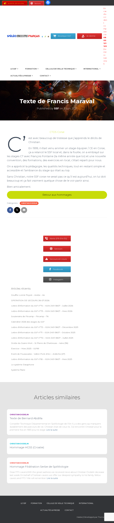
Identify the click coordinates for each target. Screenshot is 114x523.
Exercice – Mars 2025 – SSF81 (25, 348)
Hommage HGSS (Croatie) (27, 447)
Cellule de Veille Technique (60, 69)
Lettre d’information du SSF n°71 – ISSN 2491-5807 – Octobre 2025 (43, 332)
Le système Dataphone (22, 364)
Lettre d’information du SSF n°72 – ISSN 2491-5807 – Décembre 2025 (44, 327)
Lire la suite (52, 429)
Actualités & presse (20, 76)
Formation (31, 69)
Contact (44, 76)
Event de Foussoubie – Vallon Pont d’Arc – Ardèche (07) (38, 354)
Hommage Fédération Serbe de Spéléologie (39, 466)
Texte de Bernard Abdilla (26, 418)
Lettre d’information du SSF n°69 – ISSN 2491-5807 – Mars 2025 (41, 359)
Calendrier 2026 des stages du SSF (27, 322)
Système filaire (18, 370)
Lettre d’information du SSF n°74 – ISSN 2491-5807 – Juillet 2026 (42, 305)
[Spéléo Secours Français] (23, 36)
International (91, 69)
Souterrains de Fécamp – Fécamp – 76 (29, 316)
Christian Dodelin (29, 203)
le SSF (13, 69)
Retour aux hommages (57, 194)
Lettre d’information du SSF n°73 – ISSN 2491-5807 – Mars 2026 (41, 311)
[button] (17, 69)
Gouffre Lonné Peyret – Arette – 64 (28, 295)
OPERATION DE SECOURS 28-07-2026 (30, 300)
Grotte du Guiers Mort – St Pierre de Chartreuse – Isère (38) (39, 343)
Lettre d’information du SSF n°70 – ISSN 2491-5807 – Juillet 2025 (42, 338)
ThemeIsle (102, 517)
